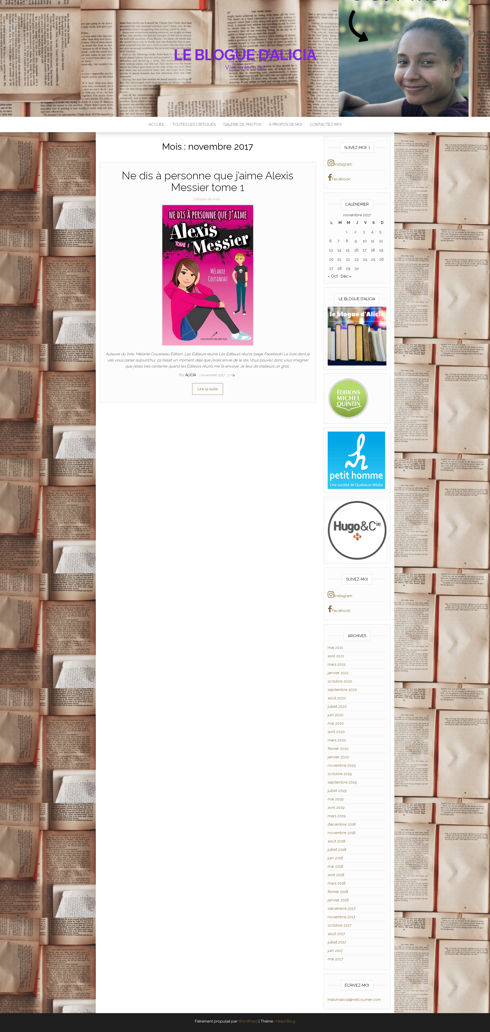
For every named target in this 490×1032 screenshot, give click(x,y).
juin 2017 (335, 950)
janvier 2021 (338, 673)
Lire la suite (208, 389)
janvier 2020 (338, 757)
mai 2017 (335, 959)
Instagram (343, 164)
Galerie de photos (242, 124)
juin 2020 (336, 715)
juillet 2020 (337, 706)
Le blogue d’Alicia (245, 55)
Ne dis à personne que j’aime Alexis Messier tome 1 (207, 181)
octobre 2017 (339, 925)
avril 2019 (336, 807)
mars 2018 (337, 883)
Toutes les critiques (194, 124)
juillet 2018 (337, 849)
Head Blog (285, 1021)
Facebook (341, 179)
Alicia (191, 375)
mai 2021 (335, 647)
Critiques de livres (206, 199)
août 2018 (336, 841)
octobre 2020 (340, 681)
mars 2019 (337, 816)
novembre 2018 (342, 832)
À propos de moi (285, 124)
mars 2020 (337, 740)
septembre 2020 (342, 689)
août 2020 (337, 698)
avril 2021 (336, 656)
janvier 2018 (338, 900)
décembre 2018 (342, 824)
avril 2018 (336, 875)
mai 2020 (336, 723)
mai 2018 (335, 866)
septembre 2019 (342, 782)
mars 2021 (336, 664)
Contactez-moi (325, 124)
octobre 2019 (340, 774)
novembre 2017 (341, 917)
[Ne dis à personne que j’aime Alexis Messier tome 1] (208, 275)
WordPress (248, 1021)
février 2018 (338, 891)
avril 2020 (336, 731)
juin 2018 (335, 858)
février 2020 (338, 748)
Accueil (157, 124)
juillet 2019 (337, 790)
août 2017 (336, 934)
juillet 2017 (337, 942)
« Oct (333, 276)
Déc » (346, 276)
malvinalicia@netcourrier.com (354, 999)
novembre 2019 (342, 765)
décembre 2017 (342, 908)
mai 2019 (336, 799)
